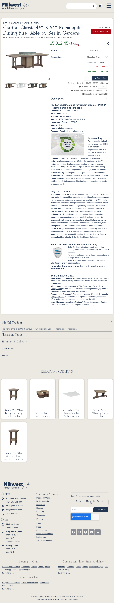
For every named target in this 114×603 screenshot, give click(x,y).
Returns (6, 355)
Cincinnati (16, 567)
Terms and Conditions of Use (55, 599)
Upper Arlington (24, 570)
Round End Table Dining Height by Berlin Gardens (14, 413)
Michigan (99, 567)
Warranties (8, 348)
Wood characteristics (44, 534)
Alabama (61, 567)
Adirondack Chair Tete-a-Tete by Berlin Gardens (71, 413)
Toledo (13, 570)
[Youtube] (92, 532)
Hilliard (47, 567)
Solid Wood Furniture (29, 583)
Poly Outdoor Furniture (11, 583)
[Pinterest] (85, 532)
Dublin (41, 567)
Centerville (6, 567)
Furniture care (41, 530)
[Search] (94, 6)
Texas (65, 570)
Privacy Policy (41, 599)
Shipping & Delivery (14, 341)
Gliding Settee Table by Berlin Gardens (100, 413)
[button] (100, 78)
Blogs (38, 527)
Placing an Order (12, 334)
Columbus (25, 567)
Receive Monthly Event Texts (89, 502)
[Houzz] (98, 532)
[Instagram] (79, 532)
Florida (78, 567)
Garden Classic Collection (87, 237)
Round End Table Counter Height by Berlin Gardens (13, 456)
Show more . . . (8, 573)
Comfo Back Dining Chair (97, 278)
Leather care (41, 537)
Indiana (92, 567)
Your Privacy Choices (71, 599)
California (70, 567)
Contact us (40, 515)
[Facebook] (73, 532)
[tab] (29, 573)
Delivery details (42, 501)
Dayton (34, 567)
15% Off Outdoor (12, 322)
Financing (40, 511)
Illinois (85, 567)
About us (39, 523)
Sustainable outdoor (44, 540)
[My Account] (100, 6)
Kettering (6, 570)
